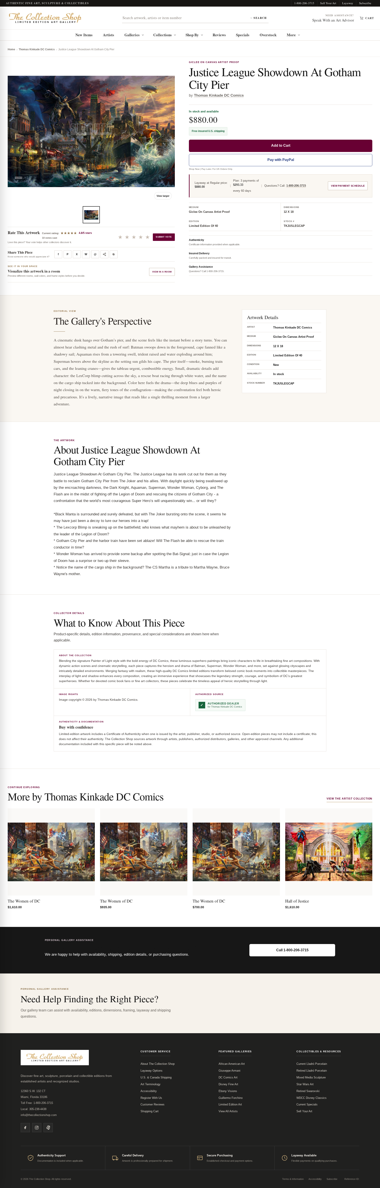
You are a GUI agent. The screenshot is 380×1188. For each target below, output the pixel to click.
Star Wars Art (305, 1084)
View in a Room (162, 272)
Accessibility (149, 1091)
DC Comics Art (228, 1077)
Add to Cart (280, 146)
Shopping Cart (150, 1111)
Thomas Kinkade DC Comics (37, 49)
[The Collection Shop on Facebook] (25, 1127)
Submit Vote (164, 237)
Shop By (192, 35)
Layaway (347, 3)
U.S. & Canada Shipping (156, 1077)
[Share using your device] (104, 254)
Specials (242, 35)
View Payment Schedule (348, 186)
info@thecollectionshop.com (39, 1115)
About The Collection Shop (158, 1063)
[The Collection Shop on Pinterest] (48, 1127)
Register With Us (151, 1098)
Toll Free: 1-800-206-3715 (37, 1103)
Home (11, 49)
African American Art (232, 1063)
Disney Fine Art (228, 1084)
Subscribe (365, 3)
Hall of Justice (297, 901)
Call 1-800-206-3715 (292, 950)
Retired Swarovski (308, 1091)
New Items (84, 35)
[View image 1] (91, 214)
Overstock (268, 35)
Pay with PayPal (280, 160)
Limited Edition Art (230, 1104)
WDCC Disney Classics (311, 1098)
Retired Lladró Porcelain (311, 1070)
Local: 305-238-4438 (33, 1109)
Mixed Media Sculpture (311, 1077)
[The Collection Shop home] (45, 18)
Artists (108, 35)
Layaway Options (152, 1070)
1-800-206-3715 (304, 3)
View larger (163, 196)
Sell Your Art (328, 3)
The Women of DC (24, 901)
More (291, 35)
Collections (162, 35)
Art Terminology (151, 1084)
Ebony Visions (228, 1091)
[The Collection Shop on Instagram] (36, 1127)
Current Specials (307, 1104)
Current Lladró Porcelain (311, 1063)
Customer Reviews (152, 1104)
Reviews (219, 35)
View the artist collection (349, 798)
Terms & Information (293, 1179)
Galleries (132, 35)
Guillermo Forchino (231, 1098)
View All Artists (228, 1111)
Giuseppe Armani (229, 1070)
